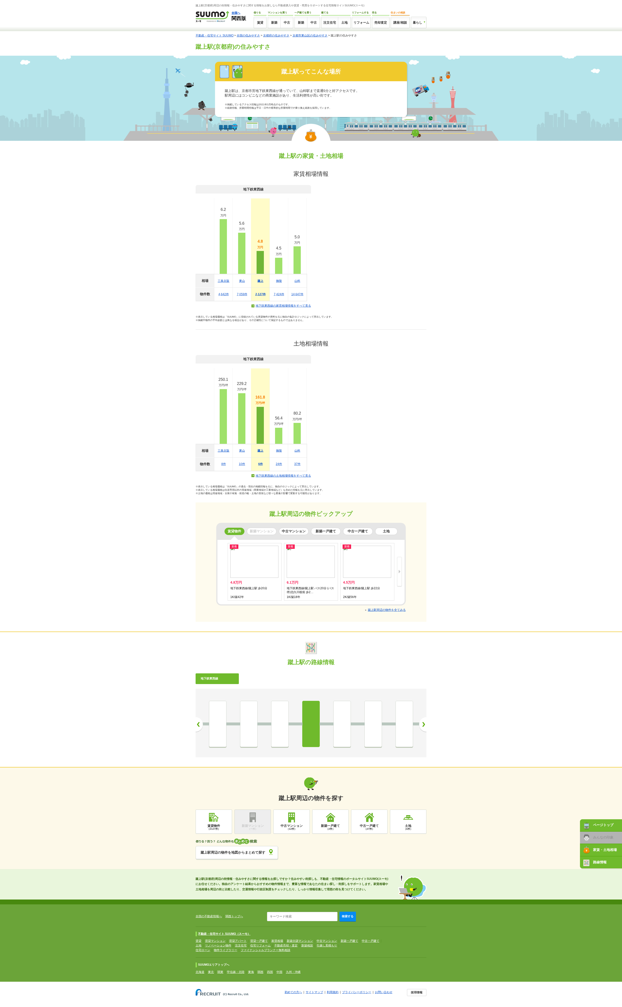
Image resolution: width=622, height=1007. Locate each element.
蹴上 (260, 281)
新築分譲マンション (300, 941)
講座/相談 (400, 22)
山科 (297, 281)
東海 (251, 972)
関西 (260, 972)
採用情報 (417, 992)
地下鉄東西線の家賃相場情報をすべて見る (283, 305)
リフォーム (361, 22)
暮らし (417, 22)
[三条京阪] (248, 724)
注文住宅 (329, 22)
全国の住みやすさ (248, 35)
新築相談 (307, 945)
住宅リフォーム (260, 945)
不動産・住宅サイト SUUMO (214, 35)
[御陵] (342, 724)
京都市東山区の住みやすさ (310, 35)
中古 (287, 22)
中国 (279, 972)
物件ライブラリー (225, 950)
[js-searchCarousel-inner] (399, 572)
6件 (260, 464)
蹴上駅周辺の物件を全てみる (387, 610)
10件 (242, 464)
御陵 (279, 281)
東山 (242, 281)
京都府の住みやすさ (276, 35)
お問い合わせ (383, 992)
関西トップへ (234, 916)
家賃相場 (277, 941)
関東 (220, 972)
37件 (297, 464)
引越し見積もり (327, 945)
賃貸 (260, 22)
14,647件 (297, 294)
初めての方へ (293, 992)
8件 (223, 464)
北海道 (200, 972)
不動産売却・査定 (286, 945)
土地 (344, 22)
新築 (274, 22)
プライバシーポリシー (356, 992)
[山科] (373, 724)
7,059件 (242, 294)
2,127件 (260, 294)
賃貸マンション (215, 941)
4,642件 (223, 294)
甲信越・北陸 (235, 972)
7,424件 (279, 294)
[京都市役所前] (217, 724)
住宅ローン (203, 950)
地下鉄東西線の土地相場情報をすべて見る (283, 475)
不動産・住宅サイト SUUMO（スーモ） (224, 934)
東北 (211, 972)
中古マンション (327, 941)
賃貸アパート (238, 941)
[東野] (404, 724)
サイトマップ (314, 992)
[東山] (279, 724)
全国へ (236, 13)
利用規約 (332, 992)
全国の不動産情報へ (209, 916)
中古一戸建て (370, 941)
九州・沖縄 (293, 972)
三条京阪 (223, 281)
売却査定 (380, 22)
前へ (199, 724)
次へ (422, 724)
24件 (279, 464)
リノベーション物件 (218, 945)
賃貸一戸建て (259, 941)
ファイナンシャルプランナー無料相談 (265, 950)
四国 (270, 972)
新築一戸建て (349, 941)
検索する (348, 916)
